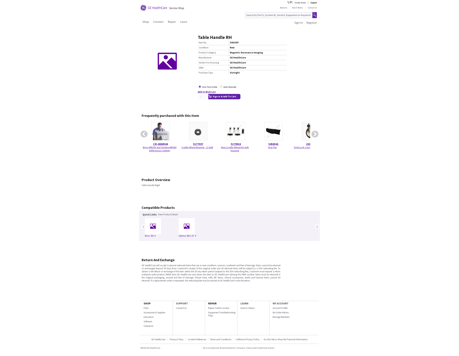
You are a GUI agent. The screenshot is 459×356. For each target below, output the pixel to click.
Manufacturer (205, 57)
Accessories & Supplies (154, 312)
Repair (172, 21)
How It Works (297, 7)
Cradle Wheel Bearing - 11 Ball (197, 147)
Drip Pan (272, 147)
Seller (201, 67)
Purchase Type (206, 72)
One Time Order (209, 87)
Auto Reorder (229, 87)
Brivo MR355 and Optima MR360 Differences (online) (159, 149)
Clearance (148, 325)
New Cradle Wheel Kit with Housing (235, 149)
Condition (204, 47)
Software (148, 321)
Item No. (203, 42)
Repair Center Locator (219, 308)
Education (149, 317)
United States (300, 2)
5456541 (273, 144)
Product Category (207, 52)
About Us (283, 7)
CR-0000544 (160, 144)
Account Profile (280, 308)
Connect (158, 21)
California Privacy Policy (248, 339)
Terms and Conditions (220, 339)
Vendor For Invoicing (209, 62)
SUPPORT (182, 303)
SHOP (147, 303)
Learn (183, 21)
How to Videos (247, 308)
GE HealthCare (158, 339)
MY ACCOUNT (280, 303)
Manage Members (281, 317)
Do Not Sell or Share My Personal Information (286, 339)
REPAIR (212, 303)
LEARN (244, 303)
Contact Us (312, 7)
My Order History (281, 312)
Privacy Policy (176, 339)
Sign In (298, 22)
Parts (146, 308)
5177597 (198, 144)
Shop (146, 21)
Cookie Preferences (197, 339)
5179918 (236, 144)
